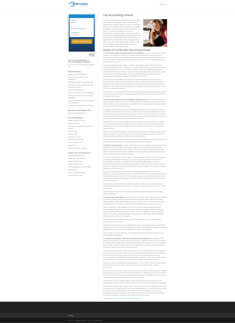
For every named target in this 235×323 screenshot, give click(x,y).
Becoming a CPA (73, 170)
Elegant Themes (81, 320)
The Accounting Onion (75, 142)
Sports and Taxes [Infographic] (77, 74)
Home (161, 4)
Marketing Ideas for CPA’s (76, 139)
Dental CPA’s (72, 145)
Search (92, 55)
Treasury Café (72, 131)
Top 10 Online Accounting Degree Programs (128, 298)
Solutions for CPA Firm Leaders (77, 148)
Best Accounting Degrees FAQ (77, 113)
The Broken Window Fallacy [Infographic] (80, 82)
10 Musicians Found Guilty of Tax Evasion (80, 105)
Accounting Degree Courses (76, 158)
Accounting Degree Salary (76, 164)
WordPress (98, 320)
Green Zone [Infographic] (75, 90)
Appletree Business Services (76, 120)
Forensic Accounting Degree (76, 172)
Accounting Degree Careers (76, 155)
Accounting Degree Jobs (75, 161)
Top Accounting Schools (75, 175)
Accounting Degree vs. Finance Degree (80, 167)
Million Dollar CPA (73, 123)
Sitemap (70, 315)
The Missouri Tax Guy (74, 137)
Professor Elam (72, 134)
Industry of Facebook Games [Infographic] (81, 93)
